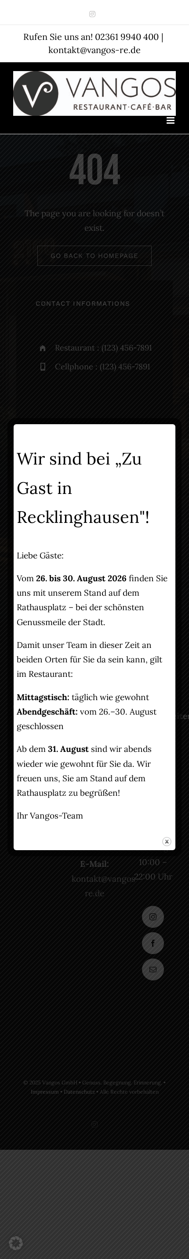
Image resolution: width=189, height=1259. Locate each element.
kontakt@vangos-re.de (94, 49)
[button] (16, 1243)
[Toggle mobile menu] (171, 120)
